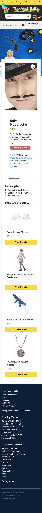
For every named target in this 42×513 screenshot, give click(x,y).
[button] (33, 66)
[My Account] (39, 16)
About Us (5, 462)
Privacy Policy (7, 457)
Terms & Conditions (9, 448)
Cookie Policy (7, 460)
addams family (16, 163)
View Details (21, 242)
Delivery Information (10, 451)
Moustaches (15, 161)
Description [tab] (14, 179)
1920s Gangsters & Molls (20, 158)
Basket (4, 468)
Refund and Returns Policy (13, 454)
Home (3, 474)
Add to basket (20, 148)
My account (6, 465)
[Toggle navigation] (2, 17)
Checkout (5, 471)
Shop (3, 476)
